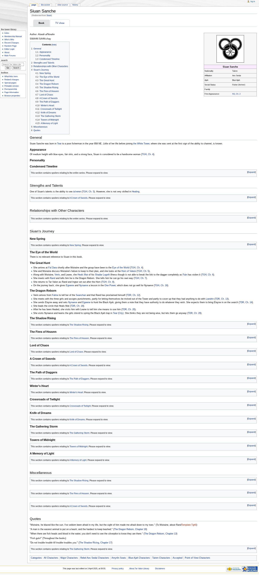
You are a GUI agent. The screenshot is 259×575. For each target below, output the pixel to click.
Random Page (10, 46)
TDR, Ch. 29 (194, 313)
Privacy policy (118, 568)
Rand (52, 278)
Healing (135, 191)
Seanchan (81, 295)
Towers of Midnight (79, 446)
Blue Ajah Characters (139, 558)
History (75, 5)
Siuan (49, 15)
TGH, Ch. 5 (88, 191)
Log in (253, 1)
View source (62, 5)
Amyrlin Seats (119, 558)
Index (6, 33)
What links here (11, 76)
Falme (55, 295)
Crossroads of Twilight (80, 406)
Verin (57, 274)
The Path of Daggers (79, 379)
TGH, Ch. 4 (147, 154)
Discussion (45, 5)
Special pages (10, 83)
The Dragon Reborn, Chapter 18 (130, 529)
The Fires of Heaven (79, 338)
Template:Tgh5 (188, 525)
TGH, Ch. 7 (140, 278)
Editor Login (9, 49)
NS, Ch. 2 (236, 94)
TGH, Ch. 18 (161, 285)
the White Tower (141, 143)
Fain (185, 274)
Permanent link (10, 89)
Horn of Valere (128, 271)
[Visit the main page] (13, 13)
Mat (86, 274)
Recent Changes (11, 43)
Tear (59, 143)
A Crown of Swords (78, 198)
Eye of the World (120, 267)
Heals (80, 274)
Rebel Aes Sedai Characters (94, 558)
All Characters (51, 558)
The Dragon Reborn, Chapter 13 (160, 533)
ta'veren (77, 191)
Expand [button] (251, 172)
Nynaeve (83, 285)
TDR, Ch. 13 (221, 299)
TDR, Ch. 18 (77, 306)
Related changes (11, 80)
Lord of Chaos (76, 352)
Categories (36, 558)
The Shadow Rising (79, 325)
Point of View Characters (197, 558)
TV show (59, 23)
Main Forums (10, 56)
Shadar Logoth (102, 274)
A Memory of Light (78, 460)
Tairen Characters (161, 558)
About (6, 52)
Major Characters (69, 558)
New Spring (75, 245)
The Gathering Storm (80, 433)
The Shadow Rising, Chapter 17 (95, 542)
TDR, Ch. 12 (133, 295)
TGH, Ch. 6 (207, 274)
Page (34, 5)
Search (4, 60)
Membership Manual (13, 36)
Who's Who (9, 39)
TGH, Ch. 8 (107, 282)
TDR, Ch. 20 (128, 309)
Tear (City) (118, 313)
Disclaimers (160, 568)
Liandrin (210, 299)
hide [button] (54, 45)
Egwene (70, 285)
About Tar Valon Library (139, 568)
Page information (11, 92)
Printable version (11, 86)
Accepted (177, 558)
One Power (110, 285)
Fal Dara (52, 267)
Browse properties (12, 96)
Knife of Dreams (77, 419)
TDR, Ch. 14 (245, 302)
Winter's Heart (76, 392)
